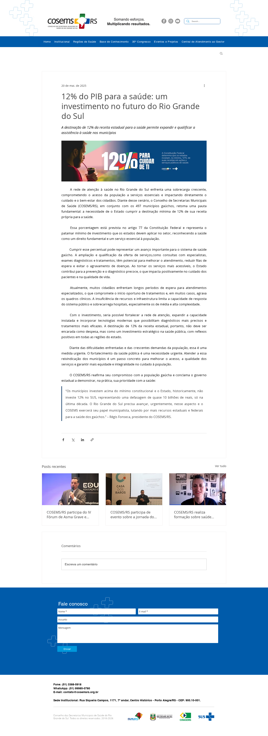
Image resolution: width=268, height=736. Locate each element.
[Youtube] (177, 21)
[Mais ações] (204, 85)
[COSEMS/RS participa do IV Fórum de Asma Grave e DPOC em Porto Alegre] (70, 489)
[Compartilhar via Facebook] (63, 440)
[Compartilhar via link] (92, 440)
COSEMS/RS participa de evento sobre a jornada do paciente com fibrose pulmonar (132, 514)
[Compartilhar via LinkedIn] (82, 440)
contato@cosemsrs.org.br (80, 692)
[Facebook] (163, 21)
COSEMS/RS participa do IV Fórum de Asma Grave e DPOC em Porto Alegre (69, 514)
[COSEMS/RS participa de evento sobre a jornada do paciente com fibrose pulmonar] (134, 489)
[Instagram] (170, 21)
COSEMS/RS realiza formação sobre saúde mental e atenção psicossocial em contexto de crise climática (197, 514)
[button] (62, 41)
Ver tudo (220, 466)
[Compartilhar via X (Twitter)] (73, 440)
